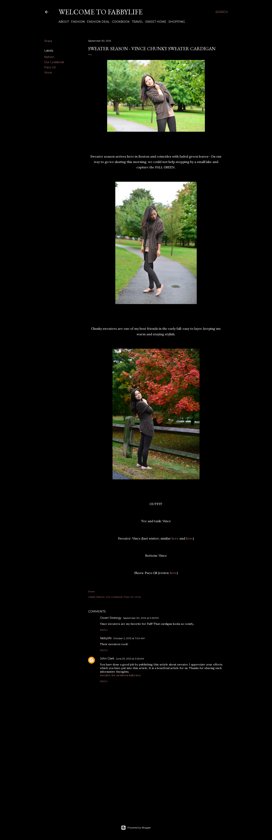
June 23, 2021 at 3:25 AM (130, 658)
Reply (104, 629)
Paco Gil (50, 67)
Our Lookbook (54, 62)
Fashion (78, 22)
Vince (48, 72)
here (175, 538)
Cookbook (121, 22)
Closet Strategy (110, 618)
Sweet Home (155, 22)
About (64, 22)
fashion (49, 57)
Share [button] (48, 41)
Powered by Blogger (139, 827)
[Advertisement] (156, 777)
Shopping (176, 22)
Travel (137, 22)
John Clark (107, 658)
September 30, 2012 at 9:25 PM (141, 617)
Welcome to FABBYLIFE (101, 12)
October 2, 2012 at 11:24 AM (129, 638)
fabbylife (106, 638)
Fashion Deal (98, 22)
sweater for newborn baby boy (120, 675)
